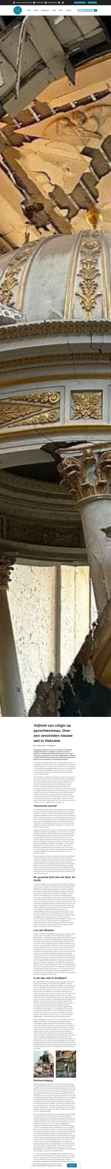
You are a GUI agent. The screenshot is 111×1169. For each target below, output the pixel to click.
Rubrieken (44, 10)
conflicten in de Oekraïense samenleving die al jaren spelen (50, 794)
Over (60, 10)
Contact (69, 10)
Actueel (36, 10)
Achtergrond (51, 745)
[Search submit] (95, 10)
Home (29, 10)
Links (54, 10)
